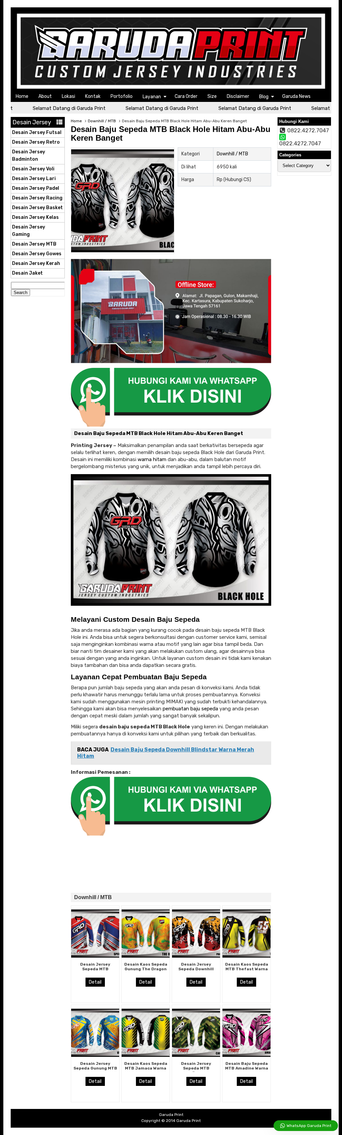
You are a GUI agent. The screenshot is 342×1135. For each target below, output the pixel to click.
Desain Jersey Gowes (36, 254)
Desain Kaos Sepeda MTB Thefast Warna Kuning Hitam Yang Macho (246, 971)
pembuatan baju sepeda (190, 709)
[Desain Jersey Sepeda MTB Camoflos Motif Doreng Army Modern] (196, 1055)
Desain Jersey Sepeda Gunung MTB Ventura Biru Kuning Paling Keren (95, 1070)
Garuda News (296, 96)
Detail (95, 982)
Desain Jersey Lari (34, 178)
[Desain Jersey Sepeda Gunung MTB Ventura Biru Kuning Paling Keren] (95, 1055)
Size (212, 96)
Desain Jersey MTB (34, 244)
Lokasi (68, 96)
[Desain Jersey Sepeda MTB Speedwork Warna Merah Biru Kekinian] (95, 956)
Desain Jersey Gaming (28, 230)
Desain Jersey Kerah (36, 263)
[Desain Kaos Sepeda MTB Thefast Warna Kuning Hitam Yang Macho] (246, 956)
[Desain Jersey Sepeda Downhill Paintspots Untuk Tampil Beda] (196, 956)
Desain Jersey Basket (37, 207)
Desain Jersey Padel (35, 188)
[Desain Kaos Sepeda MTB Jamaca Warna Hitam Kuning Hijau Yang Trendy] (146, 1055)
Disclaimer (238, 96)
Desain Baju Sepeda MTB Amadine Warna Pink (246, 1068)
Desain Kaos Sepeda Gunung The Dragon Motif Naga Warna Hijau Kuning (145, 971)
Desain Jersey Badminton (28, 155)
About (45, 96)
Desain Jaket (27, 273)
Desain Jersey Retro (36, 142)
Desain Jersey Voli (33, 169)
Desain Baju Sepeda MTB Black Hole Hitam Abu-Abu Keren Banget (171, 133)
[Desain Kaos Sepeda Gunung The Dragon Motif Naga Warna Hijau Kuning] (146, 956)
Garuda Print (188, 1120)
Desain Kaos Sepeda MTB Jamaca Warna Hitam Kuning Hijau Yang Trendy (145, 1070)
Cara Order (186, 96)
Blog (264, 97)
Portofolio (122, 96)
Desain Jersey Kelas (35, 217)
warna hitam (152, 459)
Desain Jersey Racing (37, 198)
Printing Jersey (91, 445)
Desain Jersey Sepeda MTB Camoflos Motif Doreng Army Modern (196, 1070)
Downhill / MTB (102, 121)
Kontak (93, 96)
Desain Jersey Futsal (36, 132)
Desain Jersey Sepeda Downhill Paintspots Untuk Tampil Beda (196, 971)
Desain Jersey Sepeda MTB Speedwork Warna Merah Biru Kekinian (95, 971)
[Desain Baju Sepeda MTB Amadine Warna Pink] (246, 1055)
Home (22, 96)
